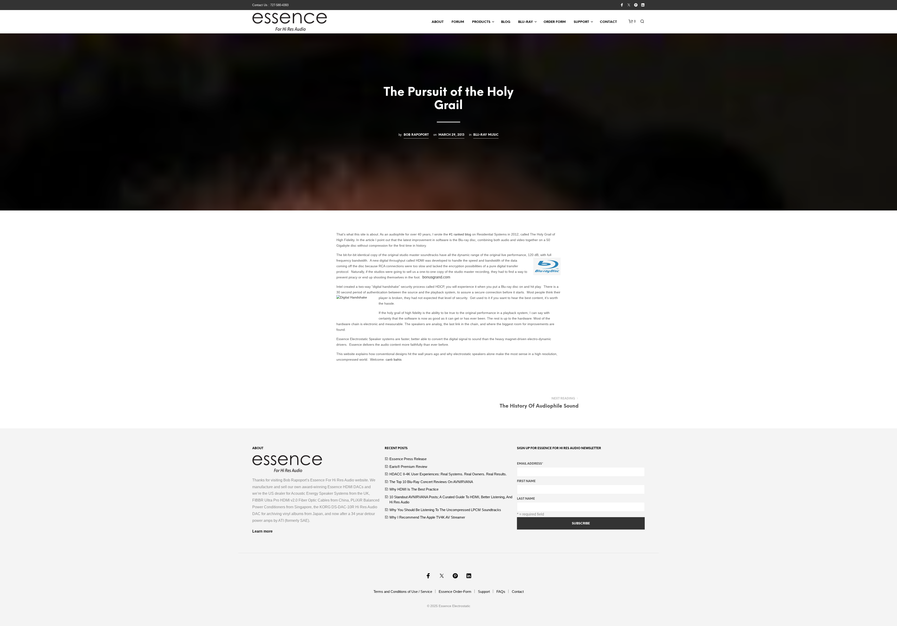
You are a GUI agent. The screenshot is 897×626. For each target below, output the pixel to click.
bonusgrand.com (436, 277)
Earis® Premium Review (408, 467)
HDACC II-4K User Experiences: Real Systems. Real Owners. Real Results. (448, 474)
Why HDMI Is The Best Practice (413, 489)
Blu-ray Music (485, 134)
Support (581, 22)
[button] (632, 21)
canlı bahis (394, 359)
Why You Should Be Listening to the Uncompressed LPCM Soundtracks (445, 510)
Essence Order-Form (455, 592)
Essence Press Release (408, 459)
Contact (608, 22)
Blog (505, 22)
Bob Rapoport (416, 134)
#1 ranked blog (460, 234)
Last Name (526, 498)
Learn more (262, 531)
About (438, 22)
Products (481, 22)
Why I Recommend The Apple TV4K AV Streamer (427, 517)
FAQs (500, 592)
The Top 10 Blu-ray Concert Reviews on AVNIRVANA (431, 482)
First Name (526, 481)
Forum (458, 22)
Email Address (530, 463)
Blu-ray (525, 22)
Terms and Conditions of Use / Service (403, 592)
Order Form (555, 22)
